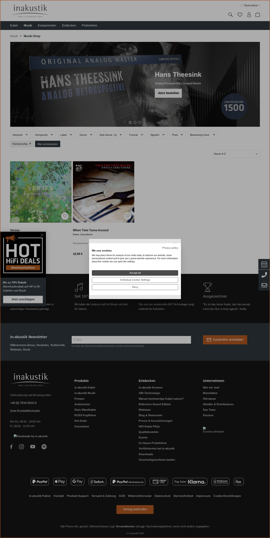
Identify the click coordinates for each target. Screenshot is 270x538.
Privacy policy (170, 247)
